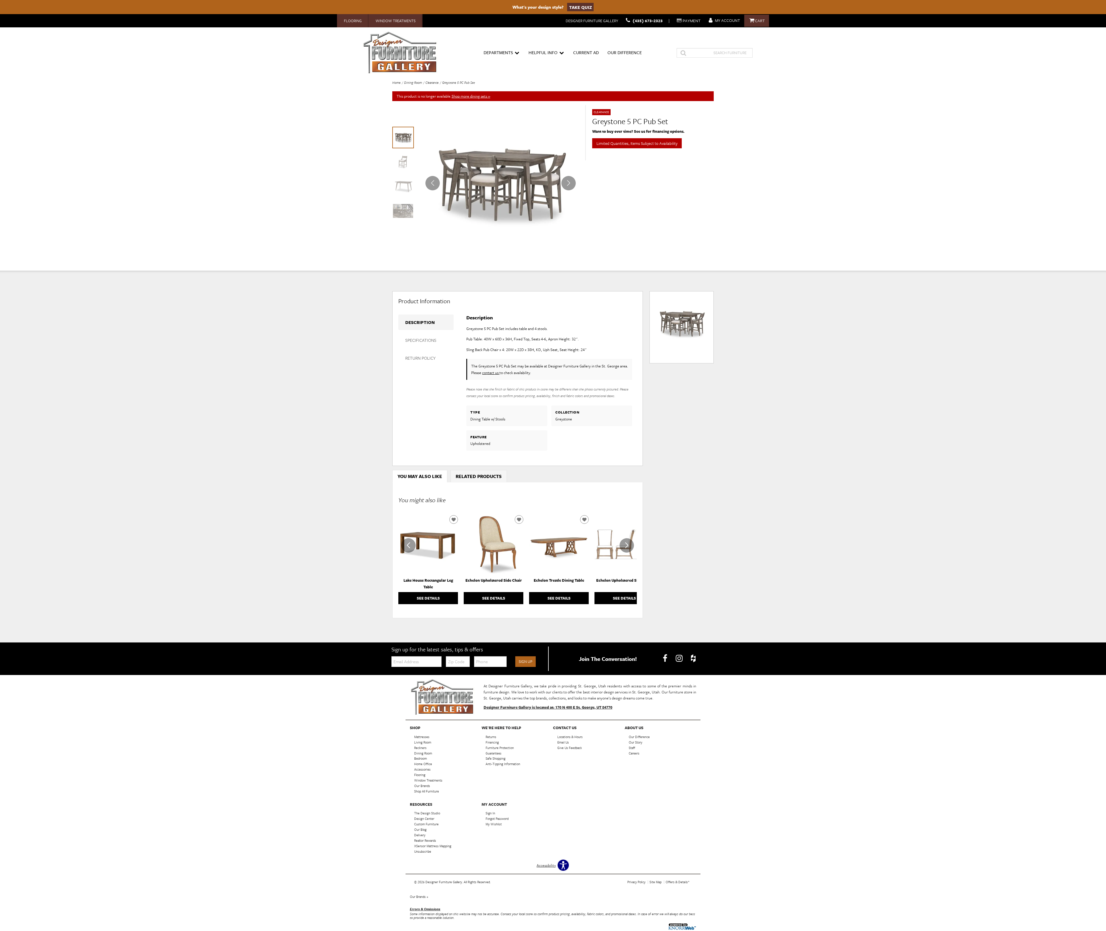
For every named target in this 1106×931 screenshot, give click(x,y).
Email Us (563, 742)
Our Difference (624, 52)
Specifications (420, 340)
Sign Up (525, 661)
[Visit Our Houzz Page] (693, 658)
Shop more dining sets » (471, 96)
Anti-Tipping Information (503, 763)
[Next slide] (627, 545)
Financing (492, 742)
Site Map (655, 881)
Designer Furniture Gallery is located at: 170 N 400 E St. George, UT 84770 (548, 707)
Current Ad (586, 52)
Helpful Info (543, 52)
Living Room (422, 742)
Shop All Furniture (426, 791)
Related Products (479, 476)
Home (396, 82)
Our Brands (419, 896)
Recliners (420, 747)
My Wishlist (494, 824)
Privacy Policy (636, 881)
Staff (632, 747)
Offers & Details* (678, 881)
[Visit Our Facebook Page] (665, 658)
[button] (568, 183)
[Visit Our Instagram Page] (680, 658)
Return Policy (420, 358)
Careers (634, 752)
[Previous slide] (408, 545)
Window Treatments (396, 21)
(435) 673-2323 (647, 21)
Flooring (353, 21)
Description (420, 322)
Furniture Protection (500, 747)
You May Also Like (419, 476)
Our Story (635, 742)
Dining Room (413, 82)
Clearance (432, 82)
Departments (498, 52)
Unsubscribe (422, 851)
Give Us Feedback (569, 747)
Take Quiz (580, 7)
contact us (490, 373)
